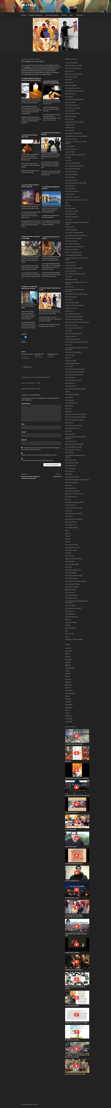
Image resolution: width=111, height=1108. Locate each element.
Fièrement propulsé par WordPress (30, 1104)
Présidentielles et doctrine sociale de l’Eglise (76, 294)
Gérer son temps (69, 119)
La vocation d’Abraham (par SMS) (73, 447)
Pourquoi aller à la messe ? (71, 616)
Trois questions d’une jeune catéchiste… (75, 372)
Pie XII (66, 630)
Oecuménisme (69, 693)
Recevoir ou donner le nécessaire (73, 74)
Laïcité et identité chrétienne (72, 163)
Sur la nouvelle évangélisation (72, 244)
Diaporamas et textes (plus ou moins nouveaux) (77, 479)
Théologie (67, 718)
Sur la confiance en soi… (71, 524)
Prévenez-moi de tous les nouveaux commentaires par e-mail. (39, 455)
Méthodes (64, 15)
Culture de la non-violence (71, 578)
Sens (66, 713)
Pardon (67, 701)
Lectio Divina (68, 219)
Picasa (49, 74)
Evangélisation (68, 668)
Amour (66, 648)
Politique (67, 707)
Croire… (67, 202)
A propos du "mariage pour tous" (73, 252)
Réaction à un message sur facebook (74, 420)
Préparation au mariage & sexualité (74, 639)
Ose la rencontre (69, 286)
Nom (23, 424)
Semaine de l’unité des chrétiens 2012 (74, 305)
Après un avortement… (71, 460)
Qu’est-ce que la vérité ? (71, 180)
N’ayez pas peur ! (69, 71)
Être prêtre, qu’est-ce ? (71, 386)
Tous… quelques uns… (70, 468)
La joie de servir (69, 82)
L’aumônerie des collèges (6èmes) (73, 316)
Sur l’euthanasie (69, 299)
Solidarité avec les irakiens (71, 211)
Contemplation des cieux (71, 598)
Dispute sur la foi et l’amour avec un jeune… (76, 414)
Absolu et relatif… (69, 422)
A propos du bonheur (70, 102)
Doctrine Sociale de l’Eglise (72, 564)
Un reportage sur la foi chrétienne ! (73, 328)
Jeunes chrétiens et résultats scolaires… (75, 273)
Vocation (67, 721)
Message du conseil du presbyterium (74, 444)
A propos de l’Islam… (70, 177)
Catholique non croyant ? (71, 308)
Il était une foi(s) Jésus (70, 488)
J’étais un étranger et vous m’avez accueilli (75, 183)
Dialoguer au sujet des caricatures (73, 558)
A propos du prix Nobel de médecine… (74, 374)
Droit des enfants (69, 555)
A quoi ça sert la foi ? (70, 110)
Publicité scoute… (69, 311)
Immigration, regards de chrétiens (73, 513)
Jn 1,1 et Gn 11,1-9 (69, 366)
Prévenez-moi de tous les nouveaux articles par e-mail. (37, 460)
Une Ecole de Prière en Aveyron (73, 88)
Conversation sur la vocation (72, 547)
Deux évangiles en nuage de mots (73, 133)
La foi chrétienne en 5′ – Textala (32, 383)
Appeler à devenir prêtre (71, 241)
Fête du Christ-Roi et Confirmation (73, 575)
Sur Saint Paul (68, 431)
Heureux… (67, 636)
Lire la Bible (68, 157)
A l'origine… (68, 391)
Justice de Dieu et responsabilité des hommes (76, 342)
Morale (67, 687)
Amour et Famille (69, 633)
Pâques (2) (67, 536)
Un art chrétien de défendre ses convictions (76, 200)
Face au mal (68, 408)
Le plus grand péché (70, 614)
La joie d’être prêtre (70, 185)
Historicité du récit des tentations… (74, 333)
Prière (66, 710)
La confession (68, 510)
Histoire (67, 673)
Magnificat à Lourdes (70, 589)
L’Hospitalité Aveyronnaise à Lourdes (74, 91)
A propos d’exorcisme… (71, 271)
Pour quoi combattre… (70, 208)
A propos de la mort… (70, 383)
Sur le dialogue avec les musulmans (74, 268)
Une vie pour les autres (71, 496)
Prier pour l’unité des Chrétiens (73, 449)
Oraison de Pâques (70, 152)
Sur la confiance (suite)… (71, 522)
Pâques (67, 530)
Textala (28, 5)
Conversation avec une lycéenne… (73, 425)
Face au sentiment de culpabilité (73, 238)
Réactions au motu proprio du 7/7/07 (74, 493)
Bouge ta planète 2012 (70, 297)
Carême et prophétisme (71, 229)
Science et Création (70, 377)
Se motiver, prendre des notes (72, 113)
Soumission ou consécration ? (72, 197)
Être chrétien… (69, 567)
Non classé (68, 690)
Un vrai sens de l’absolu (71, 171)
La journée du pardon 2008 (72, 476)
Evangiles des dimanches (36, 15)
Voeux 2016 (68, 160)
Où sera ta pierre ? (69, 611)
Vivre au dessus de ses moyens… (73, 380)
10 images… (27, 67)
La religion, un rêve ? (70, 124)
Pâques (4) (67, 541)
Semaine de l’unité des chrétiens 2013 (74, 246)
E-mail (23, 432)
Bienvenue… (68, 499)
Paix (66, 696)
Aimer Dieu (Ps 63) (69, 471)
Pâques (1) (67, 533)
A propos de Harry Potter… (71, 482)
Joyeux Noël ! (68, 485)
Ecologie (67, 662)
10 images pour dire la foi (71, 279)
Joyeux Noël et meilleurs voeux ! (73, 570)
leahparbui (36, 59)
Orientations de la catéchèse (72, 491)
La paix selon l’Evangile (71, 622)
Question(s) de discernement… (73, 339)
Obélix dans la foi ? (39, 354)
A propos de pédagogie (71, 572)
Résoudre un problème (70, 116)
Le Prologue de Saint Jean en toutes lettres (76, 235)
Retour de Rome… (69, 452)
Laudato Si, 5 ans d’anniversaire (73, 68)
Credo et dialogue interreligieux (73, 313)
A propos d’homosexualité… (72, 462)
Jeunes (67, 679)
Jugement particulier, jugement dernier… (75, 369)
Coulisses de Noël (69, 355)
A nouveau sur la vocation (71, 544)
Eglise (66, 665)
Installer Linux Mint (70, 127)
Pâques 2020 (68, 79)
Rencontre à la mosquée (71, 139)
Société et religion (69, 194)
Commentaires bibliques (52, 15)
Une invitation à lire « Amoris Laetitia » (74, 122)
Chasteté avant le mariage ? (72, 302)
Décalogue (68, 205)
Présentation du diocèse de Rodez (73, 319)
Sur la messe (68, 276)
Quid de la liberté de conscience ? (73, 608)
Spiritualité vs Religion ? (71, 85)
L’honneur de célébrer (70, 188)
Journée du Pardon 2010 (71, 403)
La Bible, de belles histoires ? (72, 363)
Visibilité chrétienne (70, 561)
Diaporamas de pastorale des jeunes (74, 99)
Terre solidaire (68, 330)
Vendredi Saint (68, 474)
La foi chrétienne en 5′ (70, 262)
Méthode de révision (70, 93)
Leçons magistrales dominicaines (73, 255)
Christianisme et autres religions (73, 352)
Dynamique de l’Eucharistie (72, 586)
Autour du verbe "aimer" (71, 149)
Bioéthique (68, 625)
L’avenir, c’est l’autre (70, 592)
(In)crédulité (68, 553)
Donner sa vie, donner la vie (72, 191)
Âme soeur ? (68, 344)
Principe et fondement (70, 336)
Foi (31, 367)
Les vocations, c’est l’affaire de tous (74, 232)
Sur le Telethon (69, 516)
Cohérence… (68, 619)
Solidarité (67, 716)
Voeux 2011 (68, 357)
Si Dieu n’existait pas (70, 628)
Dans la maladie (69, 96)
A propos (23, 15)
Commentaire (26, 403)
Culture (67, 656)
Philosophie (68, 704)
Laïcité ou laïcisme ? (70, 605)
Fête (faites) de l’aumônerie (72, 216)
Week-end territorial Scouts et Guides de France (77, 322)
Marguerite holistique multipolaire (73, 65)
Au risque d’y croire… (52, 354)
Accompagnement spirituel (72, 394)
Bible (66, 653)
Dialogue (67, 659)
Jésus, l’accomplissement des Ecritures (75, 154)
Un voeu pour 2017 (69, 130)
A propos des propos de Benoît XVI (74, 519)
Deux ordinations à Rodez (71, 527)
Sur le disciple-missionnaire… (72, 105)
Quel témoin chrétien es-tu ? (72, 428)
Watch (76, 736)
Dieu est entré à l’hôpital (71, 595)
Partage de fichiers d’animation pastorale (75, 417)
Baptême (26, 367)
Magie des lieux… (69, 405)
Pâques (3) (67, 539)
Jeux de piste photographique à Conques (75, 388)
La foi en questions (70, 146)
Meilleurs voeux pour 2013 (71, 249)
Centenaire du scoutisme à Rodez (73, 508)
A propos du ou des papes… (72, 325)
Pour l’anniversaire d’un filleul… (72, 584)
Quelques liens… (69, 411)
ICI (50, 72)
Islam (66, 676)
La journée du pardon (70, 505)
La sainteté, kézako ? (70, 265)
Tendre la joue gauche (70, 360)
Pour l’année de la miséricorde (72, 168)
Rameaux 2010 (69, 397)
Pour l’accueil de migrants (71, 174)
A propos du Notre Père (71, 441)
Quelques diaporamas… (71, 465)
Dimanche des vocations (71, 76)
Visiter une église (69, 400)
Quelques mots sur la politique (72, 108)
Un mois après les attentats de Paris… (74, 166)
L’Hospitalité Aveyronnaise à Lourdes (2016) (76, 136)
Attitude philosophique (70, 214)
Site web (24, 440)
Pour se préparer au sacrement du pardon (75, 581)
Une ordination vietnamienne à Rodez (74, 502)
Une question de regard (71, 550)
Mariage (67, 682)
